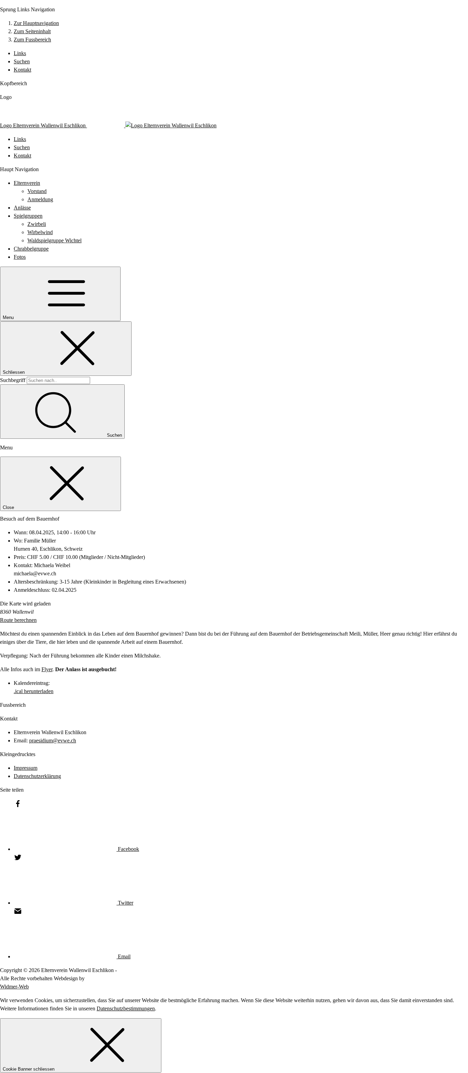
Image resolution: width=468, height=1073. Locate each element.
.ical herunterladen (33, 691)
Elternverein (27, 183)
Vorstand (37, 191)
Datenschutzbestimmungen (126, 1008)
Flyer (46, 669)
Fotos (20, 257)
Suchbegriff (12, 380)
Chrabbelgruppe (31, 249)
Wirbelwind (40, 232)
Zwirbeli (36, 224)
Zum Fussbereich (32, 39)
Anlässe (22, 207)
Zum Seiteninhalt (32, 31)
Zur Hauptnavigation (36, 23)
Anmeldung (40, 199)
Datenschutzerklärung (37, 776)
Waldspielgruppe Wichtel (54, 240)
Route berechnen (18, 620)
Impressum (25, 768)
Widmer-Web (14, 986)
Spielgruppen (28, 216)
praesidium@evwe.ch (52, 740)
